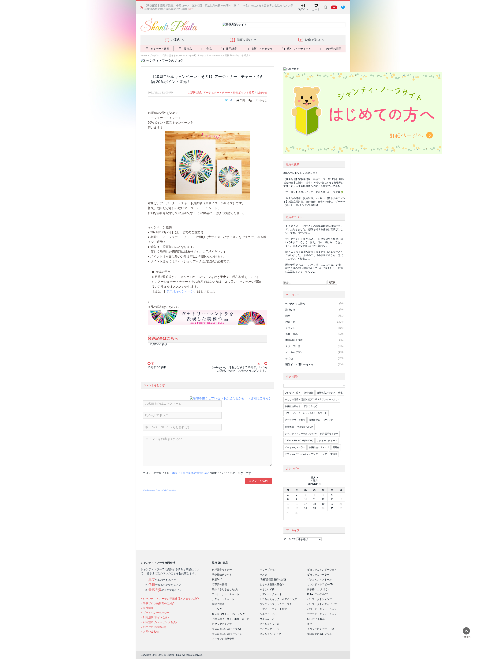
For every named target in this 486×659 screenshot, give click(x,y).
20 (332, 503)
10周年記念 (195, 92)
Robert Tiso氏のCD (317, 594)
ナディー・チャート (327, 440)
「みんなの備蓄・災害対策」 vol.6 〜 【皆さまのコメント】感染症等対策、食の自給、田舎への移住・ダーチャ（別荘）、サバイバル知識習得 (314, 201)
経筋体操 (289, 427)
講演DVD (217, 579)
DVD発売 (328, 420)
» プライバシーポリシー (155, 612)
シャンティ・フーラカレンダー (301, 433)
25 (314, 508)
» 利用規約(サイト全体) (155, 617)
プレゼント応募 (293, 392)
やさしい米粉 (267, 589)
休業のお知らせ (305, 427)
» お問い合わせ (150, 631)
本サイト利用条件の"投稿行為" (190, 473)
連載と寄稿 (291, 334)
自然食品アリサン (326, 392)
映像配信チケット (222, 574)
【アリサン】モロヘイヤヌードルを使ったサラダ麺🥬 (176, 7)
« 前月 (314, 480)
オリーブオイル (268, 569)
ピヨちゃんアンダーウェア (322, 569)
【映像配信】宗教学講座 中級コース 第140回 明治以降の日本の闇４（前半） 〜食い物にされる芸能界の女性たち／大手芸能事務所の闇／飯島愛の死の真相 (313, 182)
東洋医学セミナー (329, 433)
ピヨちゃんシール (269, 624)
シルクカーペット (269, 614)
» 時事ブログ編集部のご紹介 (158, 603)
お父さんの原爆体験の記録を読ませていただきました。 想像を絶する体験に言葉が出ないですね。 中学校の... (314, 229)
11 (314, 499)
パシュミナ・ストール (319, 579)
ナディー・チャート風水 (273, 609)
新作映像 (308, 392)
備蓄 (340, 392)
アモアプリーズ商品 (295, 420)
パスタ (263, 574)
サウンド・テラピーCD (320, 584)
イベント (290, 328)
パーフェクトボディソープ (322, 604)
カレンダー (218, 609)
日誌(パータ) (310, 406)
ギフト (311, 624)
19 (323, 503)
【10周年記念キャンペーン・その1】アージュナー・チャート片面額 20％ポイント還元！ (205, 55)
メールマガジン (294, 352)
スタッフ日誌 (292, 346)
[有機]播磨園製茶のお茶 (273, 579)
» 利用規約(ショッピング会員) (159, 622)
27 (332, 508)
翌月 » (314, 477)
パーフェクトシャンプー (320, 599)
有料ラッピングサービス (320, 628)
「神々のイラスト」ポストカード (230, 619)
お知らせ (261, 92)
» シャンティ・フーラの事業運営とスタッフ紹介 (170, 598)
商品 (287, 315)
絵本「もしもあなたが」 (225, 589)
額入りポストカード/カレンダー (229, 614)
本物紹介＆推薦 (294, 340)
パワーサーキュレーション (322, 609)
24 (305, 508)
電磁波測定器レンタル (319, 633)
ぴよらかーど (267, 619)
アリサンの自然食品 (223, 638)
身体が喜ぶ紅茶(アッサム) (226, 628)
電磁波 (333, 454)
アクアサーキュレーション (322, 614)
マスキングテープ (269, 628)
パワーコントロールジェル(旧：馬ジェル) (306, 413)
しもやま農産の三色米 (272, 584)
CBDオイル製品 (316, 619)
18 (314, 503)
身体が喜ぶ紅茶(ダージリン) (227, 633)
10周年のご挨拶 (158, 344)
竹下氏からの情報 (295, 303)
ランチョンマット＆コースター (277, 604)
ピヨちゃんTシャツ (270, 633)
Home (143, 55)
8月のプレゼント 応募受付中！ (300, 173)
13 (332, 499)
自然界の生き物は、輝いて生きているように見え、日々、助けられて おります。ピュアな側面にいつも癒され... (314, 242)
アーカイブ (289, 539)
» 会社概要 (147, 607)
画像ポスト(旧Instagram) (299, 364)
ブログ (153, 55)
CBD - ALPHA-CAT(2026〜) (299, 440)
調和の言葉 (218, 604)
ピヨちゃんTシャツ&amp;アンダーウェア (306, 454)
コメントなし (259, 100)
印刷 (242, 100)
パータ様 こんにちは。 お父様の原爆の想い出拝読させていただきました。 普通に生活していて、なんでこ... (314, 268)
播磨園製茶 (314, 420)
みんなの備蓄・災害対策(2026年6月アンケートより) (311, 399)
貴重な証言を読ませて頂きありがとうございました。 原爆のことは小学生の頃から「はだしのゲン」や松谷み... (314, 255)
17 (305, 503)
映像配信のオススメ (319, 447)
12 (323, 499)
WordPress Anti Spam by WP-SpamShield (159, 490)
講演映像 (290, 309)
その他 (289, 358)
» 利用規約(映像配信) (153, 626)
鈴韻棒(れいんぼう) (317, 589)
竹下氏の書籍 (219, 584)
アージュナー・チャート (225, 594)
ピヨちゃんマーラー (295, 447)
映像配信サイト (293, 406)
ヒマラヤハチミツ (222, 624)
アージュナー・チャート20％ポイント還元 (228, 92)
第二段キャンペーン (180, 291)
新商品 (336, 447)
